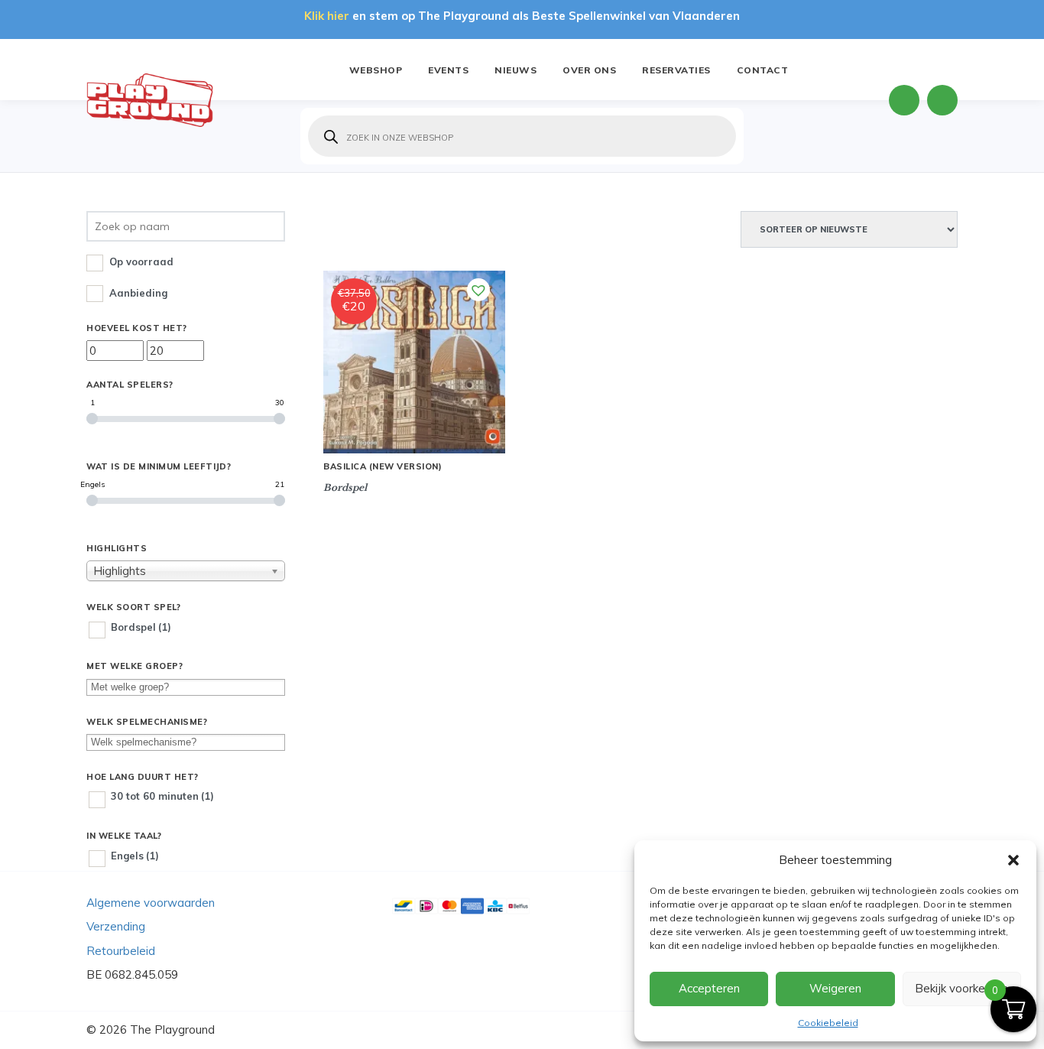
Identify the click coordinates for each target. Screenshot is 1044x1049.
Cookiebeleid (828, 1022)
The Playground (172, 1029)
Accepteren (709, 988)
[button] (1013, 860)
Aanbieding (138, 293)
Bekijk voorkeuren (961, 988)
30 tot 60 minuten (162, 796)
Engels (135, 855)
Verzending (115, 926)
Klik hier (326, 15)
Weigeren (835, 988)
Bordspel (141, 627)
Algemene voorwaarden (150, 902)
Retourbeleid (120, 950)
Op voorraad (141, 261)
